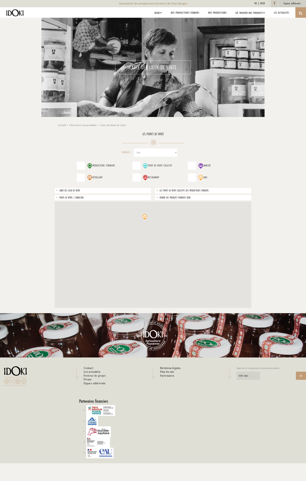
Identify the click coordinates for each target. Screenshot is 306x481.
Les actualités (281, 13)
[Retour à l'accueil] (15, 12)
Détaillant (97, 177)
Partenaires (167, 375)
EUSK (262, 3)
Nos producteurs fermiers (185, 13)
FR (255, 3)
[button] (145, 217)
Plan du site (167, 371)
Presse (88, 379)
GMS (205, 177)
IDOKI (157, 13)
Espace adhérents (94, 383)
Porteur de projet (95, 375)
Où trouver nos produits (249, 13)
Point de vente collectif (160, 165)
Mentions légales (170, 368)
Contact (88, 368)
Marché (207, 165)
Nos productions (217, 13)
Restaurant (153, 177)
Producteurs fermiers (103, 165)
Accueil (62, 125)
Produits (126, 152)
